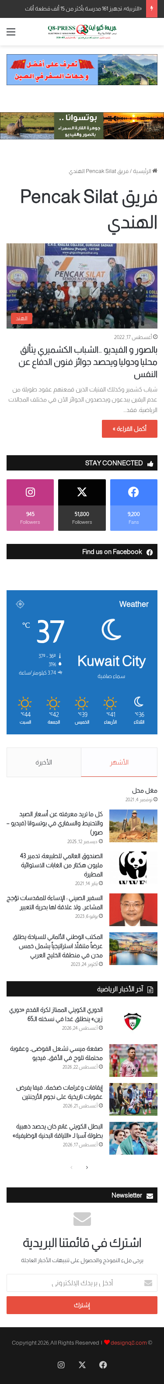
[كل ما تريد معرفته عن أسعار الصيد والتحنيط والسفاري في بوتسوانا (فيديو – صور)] (133, 826)
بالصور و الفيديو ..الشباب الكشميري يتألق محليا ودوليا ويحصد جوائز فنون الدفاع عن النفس (87, 362)
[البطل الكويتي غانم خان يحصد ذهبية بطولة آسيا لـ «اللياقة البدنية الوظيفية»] (133, 1138)
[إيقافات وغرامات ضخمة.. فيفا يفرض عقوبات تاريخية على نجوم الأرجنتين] (133, 1099)
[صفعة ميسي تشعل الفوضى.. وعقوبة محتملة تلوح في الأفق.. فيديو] (133, 1060)
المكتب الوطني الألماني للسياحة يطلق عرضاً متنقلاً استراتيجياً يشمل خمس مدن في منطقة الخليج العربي (58, 945)
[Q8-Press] (82, 31)
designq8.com (129, 1342)
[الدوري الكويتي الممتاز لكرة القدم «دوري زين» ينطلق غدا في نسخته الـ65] (133, 1021)
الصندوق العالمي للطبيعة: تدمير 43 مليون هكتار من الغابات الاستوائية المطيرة (61, 865)
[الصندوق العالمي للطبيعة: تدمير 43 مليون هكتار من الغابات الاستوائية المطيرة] (133, 867)
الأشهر (119, 762)
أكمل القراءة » (130, 428)
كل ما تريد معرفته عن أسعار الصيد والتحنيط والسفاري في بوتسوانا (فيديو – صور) (55, 823)
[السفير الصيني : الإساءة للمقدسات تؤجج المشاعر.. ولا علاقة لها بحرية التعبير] (133, 909)
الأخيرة (43, 762)
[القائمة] (11, 35)
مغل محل (144, 790)
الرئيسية (142, 171)
